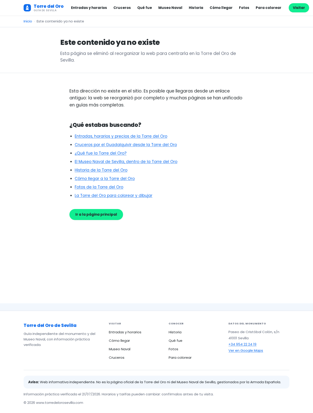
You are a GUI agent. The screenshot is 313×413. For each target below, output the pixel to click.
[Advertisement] (156, 254)
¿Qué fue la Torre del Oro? (100, 153)
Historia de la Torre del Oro (101, 170)
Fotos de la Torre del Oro (99, 187)
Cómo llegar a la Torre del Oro (105, 178)
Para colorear (268, 7)
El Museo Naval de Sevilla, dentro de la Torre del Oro (126, 161)
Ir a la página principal (96, 214)
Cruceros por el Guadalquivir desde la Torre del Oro (126, 144)
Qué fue (144, 7)
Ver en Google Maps (245, 350)
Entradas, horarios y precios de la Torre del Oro (121, 136)
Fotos (244, 7)
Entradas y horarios (89, 7)
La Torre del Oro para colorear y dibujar (113, 195)
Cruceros (122, 7)
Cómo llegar (221, 7)
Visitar (299, 7)
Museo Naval (170, 7)
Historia (196, 7)
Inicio (28, 21)
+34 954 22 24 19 (242, 344)
